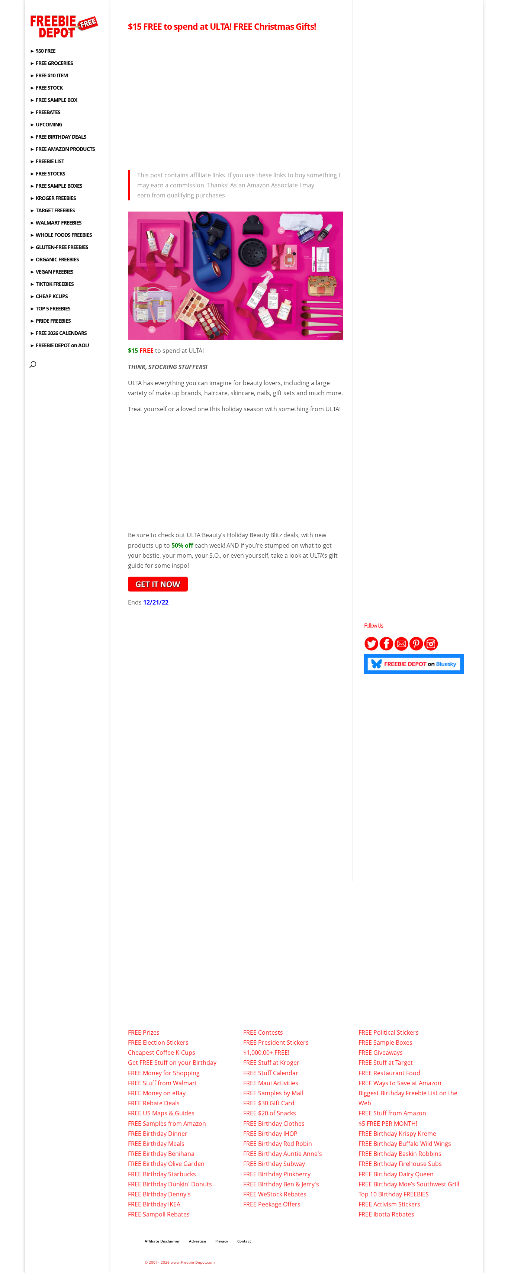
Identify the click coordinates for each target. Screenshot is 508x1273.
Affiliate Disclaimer (162, 1241)
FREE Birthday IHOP (270, 1133)
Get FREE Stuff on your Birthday (172, 1062)
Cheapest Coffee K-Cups (161, 1052)
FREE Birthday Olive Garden (166, 1164)
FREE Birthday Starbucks (162, 1174)
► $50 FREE (42, 51)
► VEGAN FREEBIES (51, 272)
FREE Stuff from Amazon (392, 1113)
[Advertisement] (235, 99)
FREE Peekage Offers (271, 1204)
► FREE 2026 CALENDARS (58, 333)
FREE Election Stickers (158, 1042)
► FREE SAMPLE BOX (53, 100)
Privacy (221, 1241)
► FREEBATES (45, 113)
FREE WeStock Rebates (274, 1194)
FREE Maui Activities (270, 1083)
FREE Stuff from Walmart (162, 1083)
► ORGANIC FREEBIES (54, 260)
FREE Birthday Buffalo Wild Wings (405, 1144)
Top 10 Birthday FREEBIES (394, 1194)
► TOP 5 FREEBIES (50, 309)
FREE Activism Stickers (389, 1204)
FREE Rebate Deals (154, 1103)
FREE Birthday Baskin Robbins (400, 1154)
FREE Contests (263, 1032)
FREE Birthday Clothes (274, 1123)
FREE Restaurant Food (389, 1073)
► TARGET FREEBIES (52, 211)
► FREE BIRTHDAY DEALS (58, 137)
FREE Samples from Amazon (167, 1123)
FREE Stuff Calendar (270, 1073)
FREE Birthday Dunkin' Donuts (170, 1184)
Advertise (197, 1241)
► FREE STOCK (46, 88)
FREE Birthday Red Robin (277, 1144)
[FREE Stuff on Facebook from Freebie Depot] (386, 649)
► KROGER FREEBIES (53, 199)
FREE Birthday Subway (274, 1164)
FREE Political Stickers (389, 1032)
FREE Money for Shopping (164, 1073)
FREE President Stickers (276, 1042)
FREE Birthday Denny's (159, 1194)
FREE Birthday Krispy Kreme (397, 1133)
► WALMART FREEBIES (55, 223)
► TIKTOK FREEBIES (52, 284)
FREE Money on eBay (157, 1093)
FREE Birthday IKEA (154, 1204)
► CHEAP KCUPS (49, 297)
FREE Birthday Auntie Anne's (282, 1154)
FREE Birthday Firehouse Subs (400, 1164)
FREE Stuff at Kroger (271, 1062)
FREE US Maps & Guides (161, 1113)
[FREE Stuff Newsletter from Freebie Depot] (401, 649)
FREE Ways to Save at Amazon (400, 1083)
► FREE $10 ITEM (49, 76)
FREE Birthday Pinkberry (277, 1174)
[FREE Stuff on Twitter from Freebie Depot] (371, 649)
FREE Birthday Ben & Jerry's (281, 1184)
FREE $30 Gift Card (269, 1103)
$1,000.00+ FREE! (266, 1052)
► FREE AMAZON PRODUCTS (62, 149)
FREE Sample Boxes (385, 1042)
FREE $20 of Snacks (269, 1113)
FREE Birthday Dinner (157, 1133)
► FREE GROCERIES (51, 64)
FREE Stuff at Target (386, 1062)
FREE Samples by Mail (273, 1093)
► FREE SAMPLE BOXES (56, 186)
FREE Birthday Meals (156, 1144)
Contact (244, 1241)
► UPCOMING (46, 125)
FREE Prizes (144, 1032)
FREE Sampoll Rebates (159, 1214)
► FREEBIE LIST (47, 162)
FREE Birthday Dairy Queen (396, 1174)
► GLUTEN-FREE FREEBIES (59, 248)
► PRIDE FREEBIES (50, 321)
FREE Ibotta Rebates (386, 1214)
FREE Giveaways (381, 1052)
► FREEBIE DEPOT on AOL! (59, 346)
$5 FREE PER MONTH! (388, 1123)
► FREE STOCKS (47, 174)
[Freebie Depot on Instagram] (431, 649)
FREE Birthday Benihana (161, 1154)
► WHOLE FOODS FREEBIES (61, 235)
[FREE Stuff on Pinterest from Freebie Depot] (416, 649)
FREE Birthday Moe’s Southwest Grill (409, 1184)
